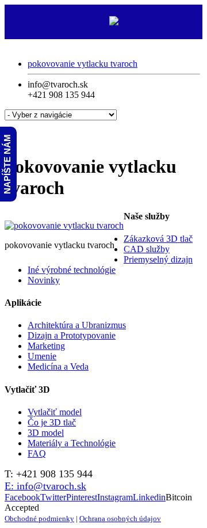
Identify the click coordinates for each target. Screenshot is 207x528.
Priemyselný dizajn (158, 259)
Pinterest (81, 497)
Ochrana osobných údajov (120, 519)
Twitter (53, 497)
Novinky (44, 280)
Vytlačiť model (55, 412)
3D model (46, 433)
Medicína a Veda (58, 366)
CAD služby (147, 249)
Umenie (42, 356)
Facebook (22, 497)
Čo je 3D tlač (52, 422)
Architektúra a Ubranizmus (77, 325)
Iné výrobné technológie (72, 270)
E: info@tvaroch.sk (45, 486)
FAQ (37, 453)
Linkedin (149, 497)
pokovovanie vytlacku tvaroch (82, 64)
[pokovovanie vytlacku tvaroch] (64, 225)
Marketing (46, 346)
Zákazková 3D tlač (158, 239)
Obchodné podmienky (39, 519)
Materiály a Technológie (72, 443)
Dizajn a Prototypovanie (72, 335)
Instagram (115, 497)
